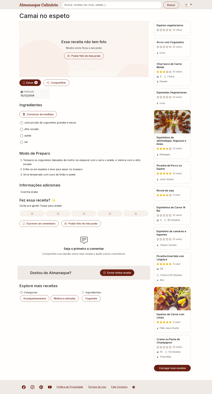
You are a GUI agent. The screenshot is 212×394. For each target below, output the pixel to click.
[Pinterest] (41, 386)
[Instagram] (32, 386)
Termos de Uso (97, 386)
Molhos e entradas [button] (64, 298)
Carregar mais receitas (172, 368)
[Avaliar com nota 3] (84, 213)
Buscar (171, 5)
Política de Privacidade (70, 386)
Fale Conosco (119, 386)
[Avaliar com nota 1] (32, 213)
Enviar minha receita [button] (119, 272)
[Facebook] (24, 386)
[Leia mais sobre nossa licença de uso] (133, 387)
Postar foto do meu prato (86, 55)
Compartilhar (58, 82)
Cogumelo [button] (91, 298)
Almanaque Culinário (38, 4)
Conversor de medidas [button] (40, 114)
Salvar (31, 82)
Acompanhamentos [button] (34, 298)
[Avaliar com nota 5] (135, 213)
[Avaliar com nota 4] (109, 213)
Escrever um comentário (41, 223)
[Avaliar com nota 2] (58, 213)
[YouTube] (50, 386)
